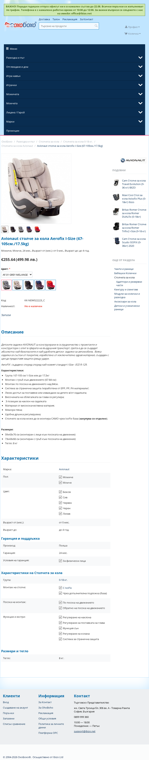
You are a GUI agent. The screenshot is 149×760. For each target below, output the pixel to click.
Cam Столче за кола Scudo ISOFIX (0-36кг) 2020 (134, 242)
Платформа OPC (48, 733)
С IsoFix (67, 588)
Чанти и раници (123, 269)
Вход (6, 702)
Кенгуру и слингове (126, 289)
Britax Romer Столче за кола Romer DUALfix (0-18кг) (134, 213)
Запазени (8, 718)
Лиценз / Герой (15, 112)
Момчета (11, 103)
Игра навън (13, 76)
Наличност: (8, 306)
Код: (3, 300)
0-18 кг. (63, 580)
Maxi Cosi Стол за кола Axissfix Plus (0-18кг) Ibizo (134, 198)
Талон (56, 19)
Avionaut (64, 469)
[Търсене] (96, 26)
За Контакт (86, 19)
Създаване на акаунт (15, 707)
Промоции (12, 130)
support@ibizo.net (84, 731)
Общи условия (47, 718)
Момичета (12, 94)
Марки (10, 121)
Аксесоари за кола (125, 301)
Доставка (44, 19)
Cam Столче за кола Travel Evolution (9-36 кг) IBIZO (134, 184)
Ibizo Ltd (58, 757)
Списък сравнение (14, 724)
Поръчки (8, 713)
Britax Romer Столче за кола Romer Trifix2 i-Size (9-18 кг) (134, 227)
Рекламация (69, 19)
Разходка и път (15, 57)
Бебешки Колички (125, 273)
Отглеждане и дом (17, 67)
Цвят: (4, 269)
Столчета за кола (124, 277)
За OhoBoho (45, 707)
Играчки (11, 85)
